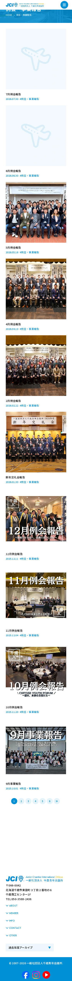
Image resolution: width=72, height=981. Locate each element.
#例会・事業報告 (29, 99)
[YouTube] (46, 975)
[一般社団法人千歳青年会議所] (25, 5)
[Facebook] (26, 975)
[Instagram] (36, 975)
